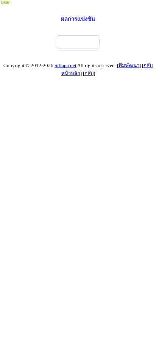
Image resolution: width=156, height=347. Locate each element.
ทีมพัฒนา (129, 65)
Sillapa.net (65, 65)
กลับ (89, 73)
